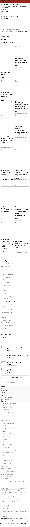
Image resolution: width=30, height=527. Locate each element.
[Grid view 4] (5, 39)
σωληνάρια (20, 499)
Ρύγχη (4, 293)
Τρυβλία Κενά (6, 306)
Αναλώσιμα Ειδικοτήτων (7, 266)
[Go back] (3, 9)
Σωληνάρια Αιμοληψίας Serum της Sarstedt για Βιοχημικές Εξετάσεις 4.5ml (21, 211)
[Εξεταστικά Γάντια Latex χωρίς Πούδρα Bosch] (3, 349)
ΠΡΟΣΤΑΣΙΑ (22, 486)
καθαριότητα (17, 494)
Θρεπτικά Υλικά (7, 285)
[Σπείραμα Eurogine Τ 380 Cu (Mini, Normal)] (3, 357)
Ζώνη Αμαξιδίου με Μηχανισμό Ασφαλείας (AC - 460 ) (17, 369)
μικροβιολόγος (12, 496)
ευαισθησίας (4, 494)
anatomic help (18, 481)
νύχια (24, 496)
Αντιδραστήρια (6, 277)
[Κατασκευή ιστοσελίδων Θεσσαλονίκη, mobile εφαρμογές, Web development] (22, 518)
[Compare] (10, 66)
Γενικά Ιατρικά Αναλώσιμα (8, 309)
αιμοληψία (8, 488)
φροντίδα (13, 501)
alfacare (11, 481)
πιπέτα (15, 499)
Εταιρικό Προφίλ (5, 506)
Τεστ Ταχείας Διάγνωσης (9, 304)
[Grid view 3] (3, 39)
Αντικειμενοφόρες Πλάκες (9, 279)
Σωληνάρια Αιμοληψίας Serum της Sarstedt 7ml (7, 209)
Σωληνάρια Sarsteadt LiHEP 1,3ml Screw (6, 95)
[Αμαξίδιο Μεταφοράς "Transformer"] (3, 363)
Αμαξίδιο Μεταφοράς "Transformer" (15, 362)
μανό (23, 494)
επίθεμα (25, 492)
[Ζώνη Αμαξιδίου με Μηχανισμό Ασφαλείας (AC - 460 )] (3, 371)
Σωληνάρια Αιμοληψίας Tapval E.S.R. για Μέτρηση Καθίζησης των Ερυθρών (8, 244)
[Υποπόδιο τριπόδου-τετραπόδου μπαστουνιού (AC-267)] (3, 380)
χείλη (22, 501)
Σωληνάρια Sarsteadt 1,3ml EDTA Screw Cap (21, 60)
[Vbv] (18, 519)
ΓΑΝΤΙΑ (16, 486)
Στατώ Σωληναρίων (8, 296)
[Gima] (3, 392)
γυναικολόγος (4, 492)
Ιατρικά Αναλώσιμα (5, 271)
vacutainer (11, 486)
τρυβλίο (3, 501)
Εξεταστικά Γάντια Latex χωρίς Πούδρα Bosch (16, 347)
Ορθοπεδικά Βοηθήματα (7, 325)
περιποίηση (9, 499)
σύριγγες (26, 499)
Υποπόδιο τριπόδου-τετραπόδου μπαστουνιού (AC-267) (15, 378)
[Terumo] (3, 386)
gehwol (18, 483)
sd (6, 486)
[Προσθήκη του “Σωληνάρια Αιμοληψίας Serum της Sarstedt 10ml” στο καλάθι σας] (17, 164)
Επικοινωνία (4, 516)
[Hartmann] (4, 390)
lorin (3, 486)
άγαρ (3, 488)
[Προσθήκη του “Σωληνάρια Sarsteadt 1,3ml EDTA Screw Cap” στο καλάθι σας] (17, 52)
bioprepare (4, 483)
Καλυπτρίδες (6, 288)
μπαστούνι (19, 496)
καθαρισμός (11, 494)
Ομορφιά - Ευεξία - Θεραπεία (8, 323)
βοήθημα (11, 490)
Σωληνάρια (6, 298)
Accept (2, 525)
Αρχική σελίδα (4, 29)
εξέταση (20, 492)
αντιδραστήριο (21, 488)
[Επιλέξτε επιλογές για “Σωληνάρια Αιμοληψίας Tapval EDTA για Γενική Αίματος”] (17, 235)
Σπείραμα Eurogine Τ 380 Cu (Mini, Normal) (17, 355)
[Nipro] (3, 388)
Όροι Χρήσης (4, 513)
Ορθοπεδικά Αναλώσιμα (8, 312)
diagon (13, 483)
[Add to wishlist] (3, 69)
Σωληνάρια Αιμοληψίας (9, 301)
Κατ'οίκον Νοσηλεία (6, 320)
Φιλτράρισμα (5, 337)
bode (9, 483)
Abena (3, 481)
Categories (5, 16)
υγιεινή (8, 501)
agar (7, 481)
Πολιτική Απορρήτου (6, 508)
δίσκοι (10, 492)
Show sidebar (5, 36)
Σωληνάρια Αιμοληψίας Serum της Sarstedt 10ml (21, 173)
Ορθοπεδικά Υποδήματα (7, 328)
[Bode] (3, 395)
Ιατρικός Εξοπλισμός (6, 317)
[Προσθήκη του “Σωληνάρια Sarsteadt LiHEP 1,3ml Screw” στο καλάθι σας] (3, 86)
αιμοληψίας (14, 488)
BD (23, 481)
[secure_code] (14, 519)
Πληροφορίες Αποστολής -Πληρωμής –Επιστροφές (13, 511)
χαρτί (18, 501)
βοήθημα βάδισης (18, 490)
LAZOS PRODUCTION (7, 263)
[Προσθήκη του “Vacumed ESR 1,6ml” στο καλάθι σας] (3, 66)
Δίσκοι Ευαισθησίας (8, 282)
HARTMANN (24, 483)
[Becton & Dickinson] (6, 397)
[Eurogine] (4, 394)
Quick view (6, 66)
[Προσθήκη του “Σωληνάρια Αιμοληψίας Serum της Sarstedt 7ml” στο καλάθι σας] (3, 200)
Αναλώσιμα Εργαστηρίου (8, 274)
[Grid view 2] (2, 39)
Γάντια (2, 269)
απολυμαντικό (4, 490)
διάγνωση (15, 492)
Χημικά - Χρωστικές (7, 314)
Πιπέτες (5, 290)
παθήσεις (4, 499)
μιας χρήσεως (4, 496)
